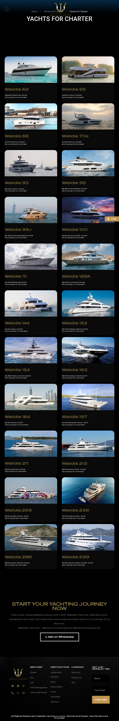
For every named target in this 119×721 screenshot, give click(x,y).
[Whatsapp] (18, 693)
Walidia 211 (16, 463)
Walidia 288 (18, 557)
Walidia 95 (74, 183)
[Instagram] (23, 686)
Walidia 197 (74, 417)
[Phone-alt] (12, 693)
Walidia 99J (18, 230)
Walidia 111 (16, 276)
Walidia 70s (75, 136)
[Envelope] (23, 693)
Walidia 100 (75, 230)
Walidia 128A (76, 276)
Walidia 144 (17, 323)
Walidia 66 (17, 136)
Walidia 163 (74, 370)
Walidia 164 (17, 417)
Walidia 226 (18, 510)
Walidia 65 (74, 89)
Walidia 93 (17, 183)
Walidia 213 (74, 463)
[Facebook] (12, 686)
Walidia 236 (75, 510)
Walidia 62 (17, 89)
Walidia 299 (75, 557)
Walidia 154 (17, 370)
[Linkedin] (18, 686)
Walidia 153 (74, 323)
